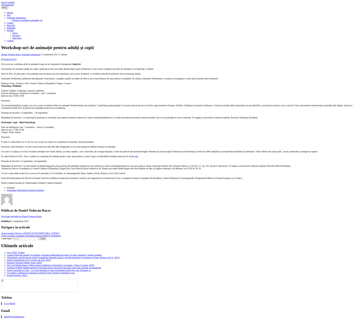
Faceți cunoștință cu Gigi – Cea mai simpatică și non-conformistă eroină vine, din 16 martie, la (49, 270)
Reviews (16, 35)
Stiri (8, 15)
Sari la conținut (8, 2)
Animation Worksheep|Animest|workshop (25, 190)
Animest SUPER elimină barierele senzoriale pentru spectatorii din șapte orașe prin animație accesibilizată (54, 268)
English (10, 30)
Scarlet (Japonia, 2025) (17, 275)
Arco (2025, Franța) (16, 252)
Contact (10, 40)
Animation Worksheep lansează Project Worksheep (31, 236)
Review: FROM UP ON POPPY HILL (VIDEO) (30, 233)
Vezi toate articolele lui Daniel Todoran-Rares (21, 216)
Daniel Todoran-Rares (11, 54)
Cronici (10, 23)
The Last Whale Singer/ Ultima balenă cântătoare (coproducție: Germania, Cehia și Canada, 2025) (50, 265)
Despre (10, 12)
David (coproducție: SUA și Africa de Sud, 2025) (29, 260)
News (15, 33)
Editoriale (11, 28)
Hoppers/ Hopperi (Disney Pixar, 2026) (24, 262)
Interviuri (11, 25)
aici (136, 156)
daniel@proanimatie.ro (14, 316)
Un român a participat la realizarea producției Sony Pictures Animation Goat (41, 273)
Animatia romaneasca (16, 18)
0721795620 (9, 303)
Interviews (17, 38)
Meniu (4, 8)
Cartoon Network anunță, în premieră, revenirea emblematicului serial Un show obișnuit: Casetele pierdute (54, 255)
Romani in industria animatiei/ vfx (27, 20)
